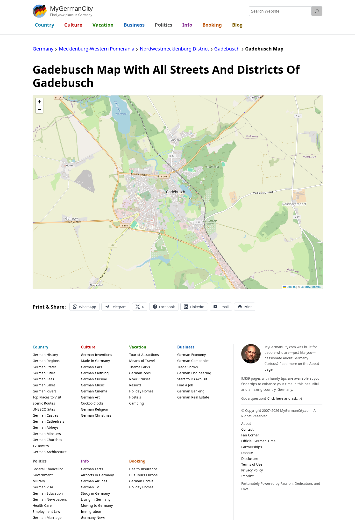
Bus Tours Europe (143, 475)
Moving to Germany (97, 505)
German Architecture (50, 451)
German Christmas (96, 415)
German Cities (44, 373)
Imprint (247, 476)
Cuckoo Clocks (92, 403)
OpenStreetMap (311, 286)
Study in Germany (95, 493)
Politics (40, 461)
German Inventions (96, 354)
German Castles (45, 415)
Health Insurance (143, 469)
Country (40, 347)
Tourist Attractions (144, 354)
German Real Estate (193, 397)
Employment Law (46, 511)
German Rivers (45, 391)
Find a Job (185, 385)
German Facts (92, 469)
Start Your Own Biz (192, 379)
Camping (136, 403)
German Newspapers (50, 499)
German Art (90, 397)
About (246, 423)
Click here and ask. (282, 398)
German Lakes (44, 385)
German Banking (191, 391)
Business (185, 347)
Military (39, 481)
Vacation (137, 347)
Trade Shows (187, 367)
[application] (178, 192)
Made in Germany (95, 360)
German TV (90, 487)
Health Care (42, 505)
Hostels (135, 397)
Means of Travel (142, 360)
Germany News (93, 517)
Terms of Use (251, 464)
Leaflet (291, 286)
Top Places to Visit (47, 397)
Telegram (119, 306)
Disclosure (249, 458)
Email (224, 306)
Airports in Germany (97, 475)
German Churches (47, 439)
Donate (247, 452)
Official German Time (258, 441)
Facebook (167, 306)
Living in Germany (95, 499)
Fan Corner (250, 435)
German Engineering (194, 373)
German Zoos (140, 373)
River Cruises (139, 379)
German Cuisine (94, 379)
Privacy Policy (252, 470)
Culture (88, 347)
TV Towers (41, 445)
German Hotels (141, 481)
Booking (137, 461)
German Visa (43, 487)
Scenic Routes (44, 403)
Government (43, 475)
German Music (93, 385)
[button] (39, 102)
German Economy (191, 354)
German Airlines (94, 481)
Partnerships (251, 447)
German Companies (193, 360)
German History (45, 354)
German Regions (46, 360)
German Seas (43, 379)
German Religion (94, 409)
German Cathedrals (48, 421)
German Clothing (95, 373)
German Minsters (47, 433)
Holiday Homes (141, 391)
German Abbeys (45, 427)
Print (248, 306)
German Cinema (94, 391)
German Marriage (47, 517)
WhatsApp (87, 306)
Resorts (135, 385)
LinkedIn (197, 306)
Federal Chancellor (48, 469)
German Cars (91, 367)
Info (85, 461)
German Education (48, 493)
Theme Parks (139, 367)
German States (45, 367)
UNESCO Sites (44, 409)
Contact (247, 429)
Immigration (91, 511)
